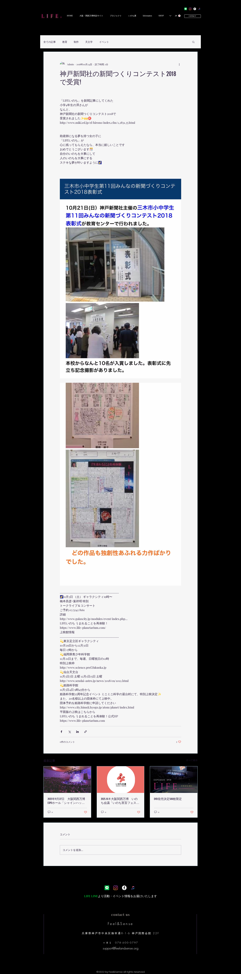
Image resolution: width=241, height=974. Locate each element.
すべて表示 (192, 760)
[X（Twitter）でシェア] (69, 731)
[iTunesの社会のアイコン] (199, 9)
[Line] (185, 9)
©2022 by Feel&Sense (109, 972)
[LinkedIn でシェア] (77, 731)
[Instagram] (190, 9)
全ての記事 (49, 41)
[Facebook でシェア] (61, 731)
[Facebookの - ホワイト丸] (194, 9)
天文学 (89, 41)
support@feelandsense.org (120, 948)
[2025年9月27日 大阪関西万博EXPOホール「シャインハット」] (67, 779)
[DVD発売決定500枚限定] (173, 779)
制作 (76, 41)
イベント (104, 41)
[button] (91, 16)
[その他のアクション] (179, 64)
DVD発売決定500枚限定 (168, 799)
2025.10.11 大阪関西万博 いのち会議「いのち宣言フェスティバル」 (120, 801)
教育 (64, 41)
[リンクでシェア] (85, 731)
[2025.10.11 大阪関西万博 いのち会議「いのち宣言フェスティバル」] (120, 779)
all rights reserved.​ (134, 972)
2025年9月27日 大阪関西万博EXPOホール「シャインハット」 (66, 801)
